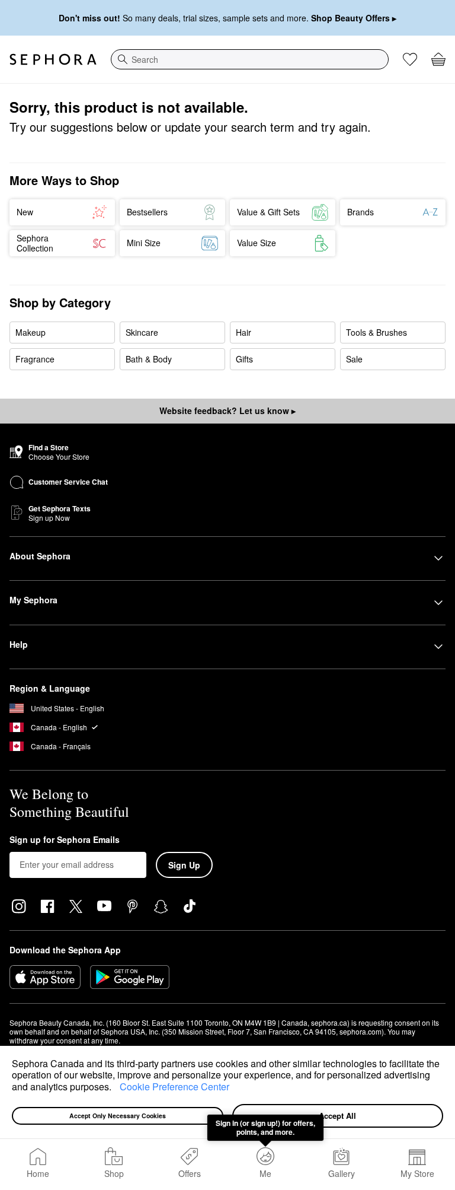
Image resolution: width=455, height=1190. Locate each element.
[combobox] (250, 59)
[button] (115, 1088)
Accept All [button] (337, 1115)
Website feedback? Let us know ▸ (227, 410)
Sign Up (184, 865)
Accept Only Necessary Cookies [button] (117, 1115)
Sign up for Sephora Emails (64, 840)
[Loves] (410, 59)
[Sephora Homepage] (53, 59)
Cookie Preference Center (174, 1086)
